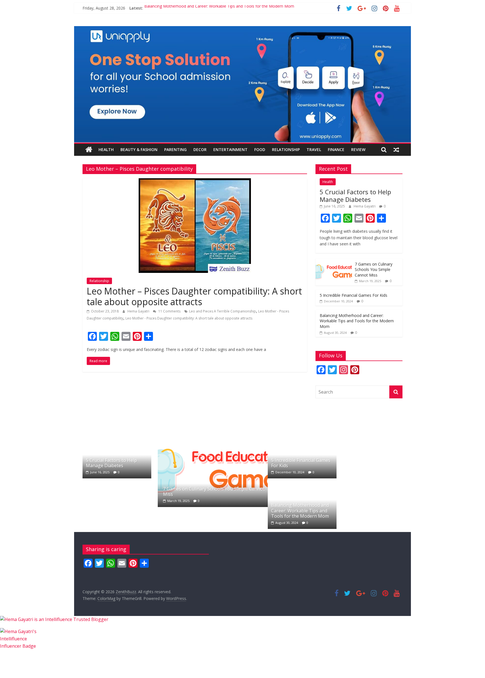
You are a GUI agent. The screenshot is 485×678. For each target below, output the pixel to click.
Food (259, 149)
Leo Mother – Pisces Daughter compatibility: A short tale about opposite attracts (194, 296)
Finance (336, 149)
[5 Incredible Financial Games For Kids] (302, 434)
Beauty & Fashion (138, 149)
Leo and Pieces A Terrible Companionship (222, 311)
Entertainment (230, 149)
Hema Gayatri (138, 311)
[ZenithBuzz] (89, 150)
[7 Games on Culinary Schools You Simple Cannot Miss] (333, 261)
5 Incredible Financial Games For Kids (353, 295)
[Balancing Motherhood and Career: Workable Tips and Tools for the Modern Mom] (302, 484)
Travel (313, 149)
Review (358, 149)
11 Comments (168, 311)
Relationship (286, 149)
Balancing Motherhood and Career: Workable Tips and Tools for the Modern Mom (219, 8)
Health (106, 149)
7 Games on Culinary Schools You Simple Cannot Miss (373, 269)
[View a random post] (396, 150)
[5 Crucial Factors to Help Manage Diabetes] (117, 434)
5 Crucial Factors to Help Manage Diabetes (355, 195)
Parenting (175, 149)
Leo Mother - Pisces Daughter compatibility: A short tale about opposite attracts (188, 318)
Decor (200, 149)
